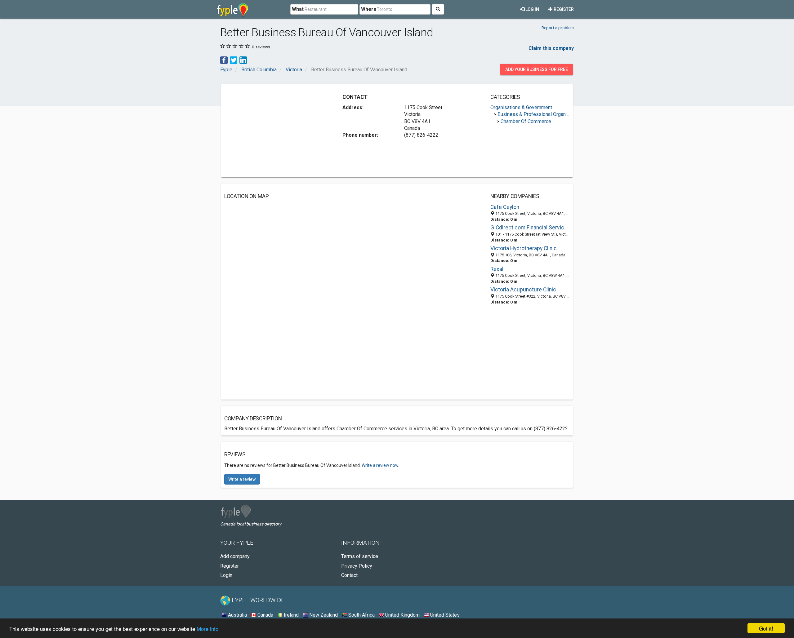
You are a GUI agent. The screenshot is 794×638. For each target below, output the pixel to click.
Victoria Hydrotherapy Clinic (523, 248)
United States (444, 615)
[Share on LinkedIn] (243, 60)
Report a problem (558, 27)
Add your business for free (536, 69)
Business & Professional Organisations (540, 114)
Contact (349, 575)
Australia (237, 615)
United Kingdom (402, 615)
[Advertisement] (276, 130)
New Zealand (323, 615)
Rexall (497, 269)
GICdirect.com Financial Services (530, 227)
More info (207, 628)
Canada (264, 615)
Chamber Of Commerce (526, 121)
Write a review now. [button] (380, 465)
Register (563, 9)
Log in (531, 9)
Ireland (291, 615)
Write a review (242, 479)
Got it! (766, 628)
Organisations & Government (521, 107)
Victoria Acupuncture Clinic (523, 289)
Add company (235, 556)
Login (226, 575)
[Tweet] (233, 60)
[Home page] (233, 9)
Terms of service (359, 556)
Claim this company (551, 48)
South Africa (361, 615)
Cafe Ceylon (504, 207)
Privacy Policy (356, 566)
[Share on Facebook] (224, 60)
